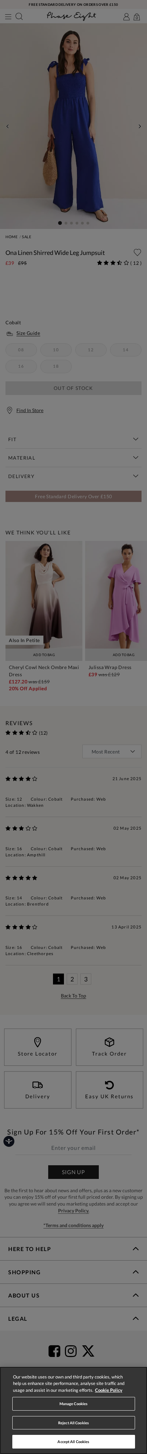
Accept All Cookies (73, 1441)
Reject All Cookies (73, 1423)
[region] (73, 1410)
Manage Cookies (73, 1403)
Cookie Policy (108, 1390)
